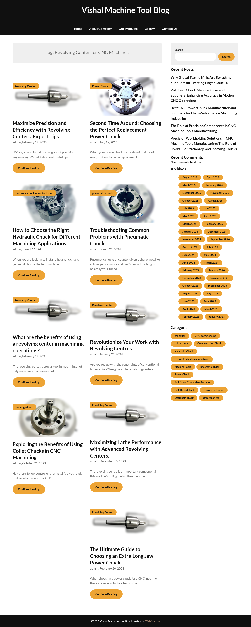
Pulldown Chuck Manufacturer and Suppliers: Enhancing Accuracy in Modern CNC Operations (203, 95)
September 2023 (217, 285)
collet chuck (181, 343)
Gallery (150, 28)
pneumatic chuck (209, 366)
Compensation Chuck (209, 343)
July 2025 (188, 208)
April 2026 (213, 177)
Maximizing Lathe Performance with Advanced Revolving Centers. (125, 449)
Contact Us (169, 28)
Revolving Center (214, 389)
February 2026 (214, 185)
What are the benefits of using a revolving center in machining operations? (48, 344)
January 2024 (217, 270)
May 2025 (188, 216)
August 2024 (189, 247)
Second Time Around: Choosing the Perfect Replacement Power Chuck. (125, 130)
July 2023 (212, 293)
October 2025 (190, 200)
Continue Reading (29, 168)
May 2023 (210, 301)
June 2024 (188, 254)
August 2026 (189, 177)
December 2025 (191, 192)
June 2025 (209, 208)
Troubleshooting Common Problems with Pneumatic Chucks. (119, 236)
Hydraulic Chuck (184, 351)
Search (179, 49)
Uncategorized (211, 397)
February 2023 (190, 316)
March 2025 (189, 223)
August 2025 (215, 200)
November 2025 (219, 192)
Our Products (128, 28)
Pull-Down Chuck (184, 389)
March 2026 (189, 185)
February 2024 (190, 270)
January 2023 (217, 316)
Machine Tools (183, 366)
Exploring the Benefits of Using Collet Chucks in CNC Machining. (48, 451)
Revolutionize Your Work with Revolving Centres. (124, 345)
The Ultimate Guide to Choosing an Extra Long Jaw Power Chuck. (121, 556)
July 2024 (212, 247)
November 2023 (219, 278)
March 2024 (211, 262)
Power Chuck (182, 374)
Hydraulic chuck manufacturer (192, 359)
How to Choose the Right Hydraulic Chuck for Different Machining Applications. (46, 236)
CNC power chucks (205, 335)
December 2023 (191, 278)
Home (78, 28)
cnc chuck (180, 335)
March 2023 (211, 309)
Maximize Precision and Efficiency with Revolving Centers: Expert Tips (41, 130)
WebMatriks (152, 621)
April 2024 (188, 262)
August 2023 (189, 293)
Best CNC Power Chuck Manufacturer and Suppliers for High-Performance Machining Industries (204, 113)
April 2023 (188, 309)
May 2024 (210, 254)
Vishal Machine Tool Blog (125, 10)
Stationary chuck (184, 397)
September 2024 (220, 239)
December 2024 (217, 231)
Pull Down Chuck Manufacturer (192, 382)
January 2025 (190, 231)
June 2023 (188, 301)
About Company (100, 28)
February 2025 (214, 223)
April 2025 (210, 216)
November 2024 (191, 239)
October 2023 (190, 285)
